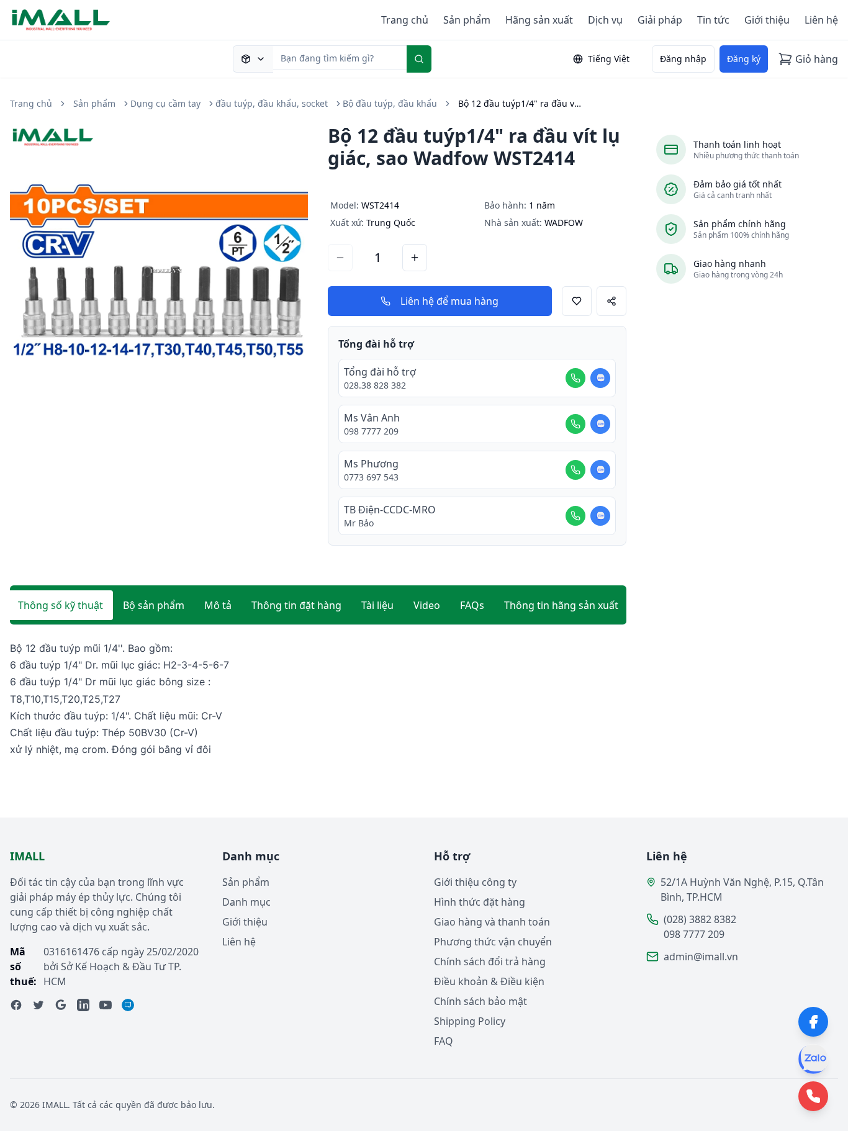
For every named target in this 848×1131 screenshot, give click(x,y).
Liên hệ (821, 20)
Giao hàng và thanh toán (492, 922)
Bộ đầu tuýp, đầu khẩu (390, 103)
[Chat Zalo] (600, 378)
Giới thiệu (767, 20)
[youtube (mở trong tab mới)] (105, 1005)
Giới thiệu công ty (475, 882)
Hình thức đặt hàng (479, 902)
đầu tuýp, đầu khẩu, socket (271, 103)
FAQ (443, 1041)
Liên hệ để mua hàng (449, 301)
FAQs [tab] (472, 605)
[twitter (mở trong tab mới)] (38, 1005)
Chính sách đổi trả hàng (490, 961)
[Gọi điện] (575, 378)
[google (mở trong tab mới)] (61, 1005)
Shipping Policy (469, 1021)
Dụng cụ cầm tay (165, 103)
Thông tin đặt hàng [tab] (296, 605)
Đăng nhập (683, 59)
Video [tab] (426, 605)
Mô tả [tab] (218, 605)
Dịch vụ (605, 20)
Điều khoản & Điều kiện (489, 981)
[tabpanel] (318, 699)
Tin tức (713, 20)
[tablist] (318, 605)
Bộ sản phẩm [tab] (153, 605)
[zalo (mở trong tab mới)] (128, 1005)
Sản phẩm (466, 20)
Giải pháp (660, 20)
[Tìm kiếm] (419, 59)
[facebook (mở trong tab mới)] (16, 1005)
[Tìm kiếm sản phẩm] (253, 59)
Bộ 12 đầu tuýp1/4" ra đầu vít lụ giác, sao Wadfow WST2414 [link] (520, 103)
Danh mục (246, 902)
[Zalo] (813, 1059)
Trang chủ (404, 20)
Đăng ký (743, 59)
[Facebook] (813, 1022)
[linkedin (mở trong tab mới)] (83, 1005)
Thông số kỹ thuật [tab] (60, 605)
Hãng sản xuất (539, 20)
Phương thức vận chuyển (493, 942)
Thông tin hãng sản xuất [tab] (561, 605)
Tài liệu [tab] (377, 605)
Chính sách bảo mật (480, 1001)
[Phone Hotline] (813, 1096)
